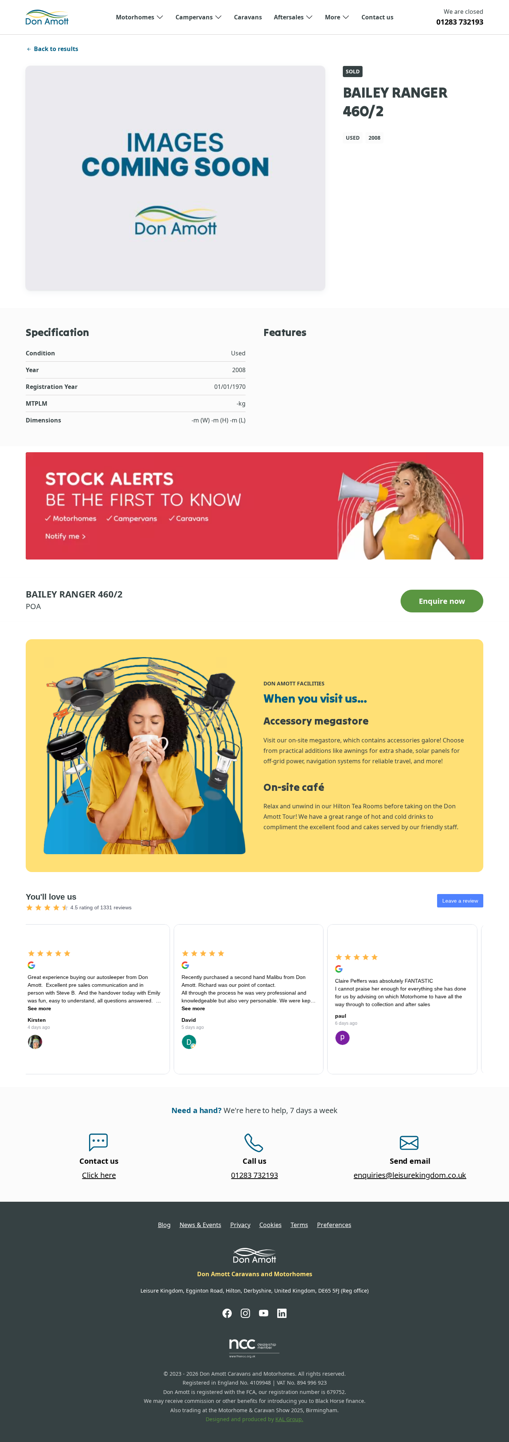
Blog (164, 1225)
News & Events (200, 1225)
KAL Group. (289, 1419)
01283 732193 (459, 22)
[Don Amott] (47, 17)
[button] (140, 17)
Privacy (240, 1225)
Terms (299, 1225)
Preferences (334, 1225)
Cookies (270, 1225)
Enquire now (442, 601)
